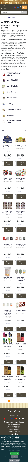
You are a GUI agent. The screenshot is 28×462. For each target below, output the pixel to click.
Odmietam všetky (14, 460)
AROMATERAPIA (10, 17)
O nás (14, 413)
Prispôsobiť (14, 456)
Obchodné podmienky (14, 424)
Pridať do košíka (8, 163)
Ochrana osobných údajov (14, 428)
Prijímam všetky (14, 453)
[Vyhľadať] (25, 12)
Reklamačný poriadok (14, 429)
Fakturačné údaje (14, 415)
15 (18, 401)
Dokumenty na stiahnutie (14, 431)
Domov (3, 17)
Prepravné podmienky (14, 426)
